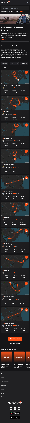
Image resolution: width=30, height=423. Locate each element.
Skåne (16, 11)
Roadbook (4, 11)
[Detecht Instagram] (15, 408)
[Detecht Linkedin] (11, 408)
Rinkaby (22, 11)
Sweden (11, 11)
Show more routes (15, 339)
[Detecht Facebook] (19, 408)
